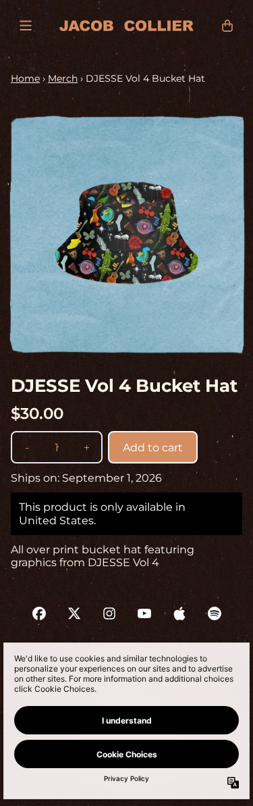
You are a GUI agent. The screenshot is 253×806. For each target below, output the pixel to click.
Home (25, 78)
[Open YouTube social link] (144, 613)
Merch (63, 78)
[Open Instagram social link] (109, 613)
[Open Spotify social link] (214, 613)
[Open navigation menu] (25, 26)
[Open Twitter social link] (74, 613)
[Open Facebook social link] (39, 613)
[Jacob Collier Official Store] (126, 26)
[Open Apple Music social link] (179, 613)
